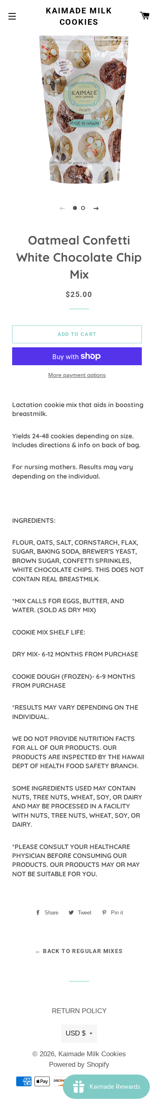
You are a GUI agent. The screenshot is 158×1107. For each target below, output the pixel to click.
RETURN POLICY (79, 1011)
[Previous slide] (62, 208)
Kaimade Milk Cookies (79, 16)
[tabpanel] (79, 109)
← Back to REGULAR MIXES (79, 951)
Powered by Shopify (79, 1064)
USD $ (75, 1033)
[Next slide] (96, 208)
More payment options (77, 375)
